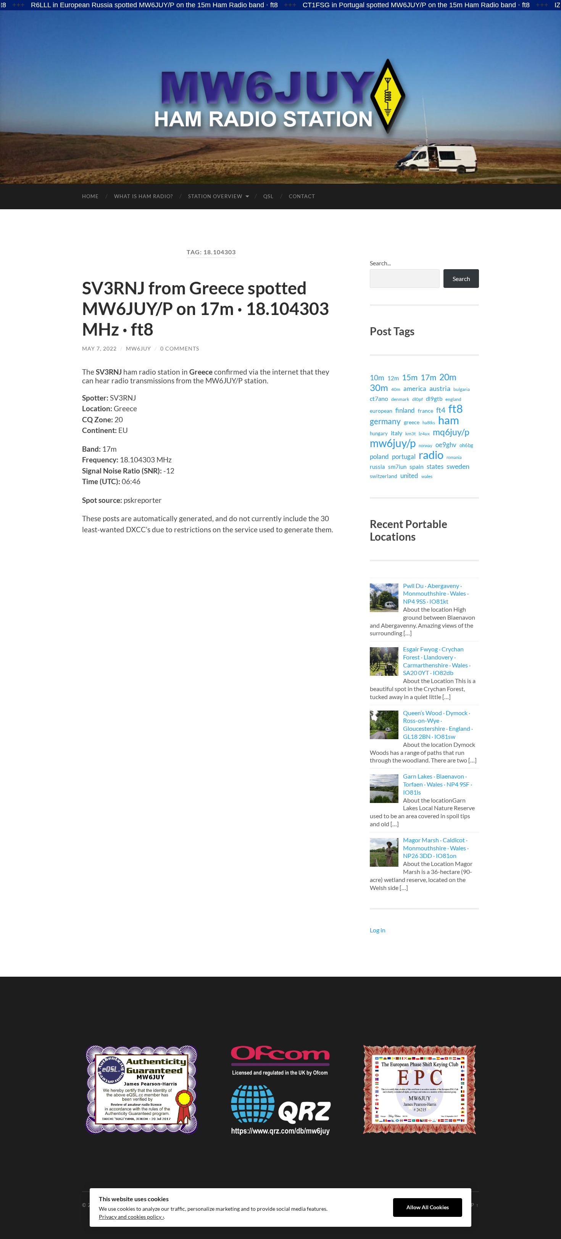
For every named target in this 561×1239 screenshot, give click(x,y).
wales (426, 476)
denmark (400, 399)
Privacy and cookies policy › (131, 1217)
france (425, 410)
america (414, 388)
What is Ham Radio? (143, 196)
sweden (458, 466)
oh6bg (466, 445)
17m (428, 377)
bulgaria (461, 389)
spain (416, 466)
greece (411, 422)
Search (461, 278)
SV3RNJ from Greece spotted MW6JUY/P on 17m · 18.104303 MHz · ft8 (205, 308)
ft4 (440, 410)
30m (379, 387)
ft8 (455, 408)
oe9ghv (445, 445)
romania (454, 457)
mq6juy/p (451, 431)
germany (385, 421)
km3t (410, 433)
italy (396, 432)
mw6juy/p (393, 442)
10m (377, 377)
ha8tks (428, 422)
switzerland (383, 476)
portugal (404, 456)
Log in (377, 930)
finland (405, 410)
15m (410, 377)
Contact (302, 196)
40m (395, 389)
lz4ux (424, 433)
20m (447, 376)
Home (90, 196)
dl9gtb (434, 398)
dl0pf (417, 399)
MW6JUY (138, 348)
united (409, 476)
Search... (380, 263)
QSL (268, 196)
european (381, 410)
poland (379, 456)
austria (439, 388)
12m (393, 378)
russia (377, 466)
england (453, 399)
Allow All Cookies (427, 1207)
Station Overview (215, 196)
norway (425, 445)
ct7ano (379, 398)
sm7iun (397, 466)
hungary (379, 433)
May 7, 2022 (99, 348)
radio (431, 454)
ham (448, 420)
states (435, 466)
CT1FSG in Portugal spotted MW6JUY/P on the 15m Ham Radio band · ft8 (373, 5)
